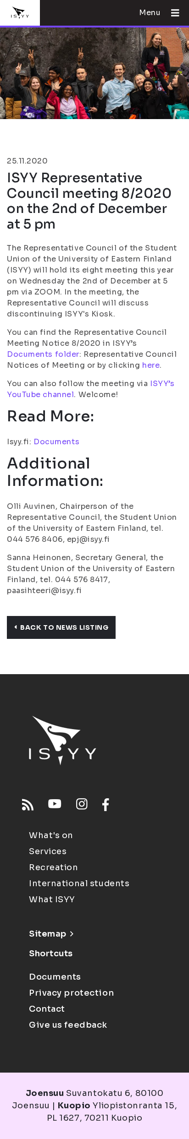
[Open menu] (171, 13)
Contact (47, 1009)
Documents (56, 442)
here (151, 365)
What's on (51, 835)
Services (48, 851)
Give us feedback (68, 1025)
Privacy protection (71, 993)
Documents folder (43, 354)
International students (79, 883)
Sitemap (48, 934)
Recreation (53, 867)
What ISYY (52, 899)
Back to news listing (64, 627)
